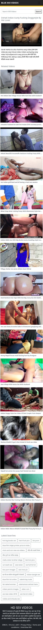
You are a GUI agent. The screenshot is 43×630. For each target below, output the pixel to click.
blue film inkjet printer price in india (16, 545)
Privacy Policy (26, 625)
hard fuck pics (24, 540)
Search (38, 11)
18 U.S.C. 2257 (14, 625)
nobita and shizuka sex (11, 599)
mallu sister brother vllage (12, 560)
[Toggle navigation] (39, 3)
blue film (28, 611)
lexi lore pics (30, 560)
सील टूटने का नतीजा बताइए (10, 555)
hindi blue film (26, 627)
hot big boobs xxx (9, 540)
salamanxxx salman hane (28, 584)
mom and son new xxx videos (13, 550)
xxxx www (19, 565)
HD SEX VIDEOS (21, 608)
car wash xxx (7, 565)
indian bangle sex (33, 574)
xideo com (25, 589)
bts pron (36, 540)
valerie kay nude (26, 579)
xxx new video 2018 (9, 594)
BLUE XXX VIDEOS (9, 2)
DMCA (4, 625)
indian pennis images (10, 589)
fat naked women (9, 584)
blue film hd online (9, 579)
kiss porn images (8, 570)
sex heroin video (26, 594)
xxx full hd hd (31, 565)
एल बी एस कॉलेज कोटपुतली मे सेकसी (13, 574)
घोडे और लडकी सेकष (34, 550)
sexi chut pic (23, 570)
